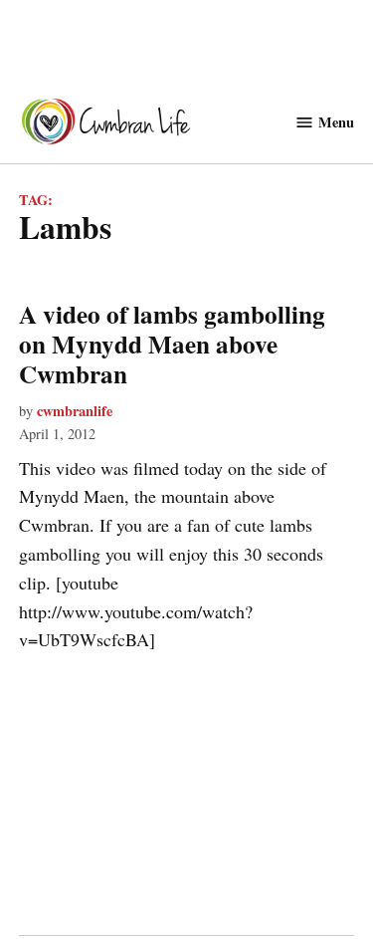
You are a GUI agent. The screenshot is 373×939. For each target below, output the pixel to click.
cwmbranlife (74, 410)
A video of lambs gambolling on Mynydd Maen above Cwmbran (172, 344)
